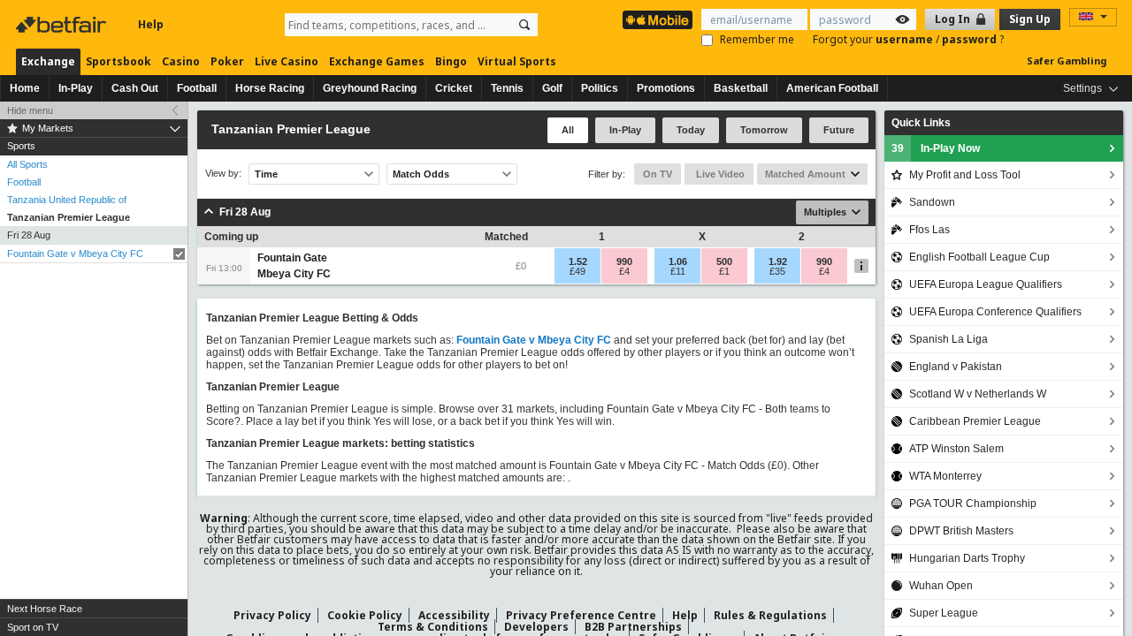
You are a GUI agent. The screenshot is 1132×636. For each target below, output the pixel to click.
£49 (577, 271)
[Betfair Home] (63, 25)
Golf (552, 88)
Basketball (741, 88)
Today (691, 130)
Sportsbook (118, 61)
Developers (536, 626)
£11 (677, 271)
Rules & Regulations (770, 615)
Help (151, 24)
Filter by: (606, 174)
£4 (624, 271)
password (970, 39)
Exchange (48, 61)
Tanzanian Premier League (68, 217)
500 (724, 261)
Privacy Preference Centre (581, 615)
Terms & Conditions (433, 626)
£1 (724, 271)
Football (197, 88)
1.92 (778, 261)
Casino (181, 61)
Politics (599, 88)
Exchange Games (376, 61)
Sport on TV (32, 627)
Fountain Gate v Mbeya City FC (75, 253)
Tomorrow (764, 130)
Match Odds (421, 174)
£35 (777, 271)
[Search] (524, 25)
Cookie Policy (364, 615)
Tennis (507, 88)
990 (624, 261)
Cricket (453, 88)
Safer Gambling (1066, 60)
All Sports (27, 164)
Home (25, 88)
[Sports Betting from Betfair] (657, 20)
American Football (832, 88)
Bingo (451, 61)
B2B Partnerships (633, 626)
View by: (223, 173)
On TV (657, 174)
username (906, 39)
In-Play (75, 88)
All (568, 130)
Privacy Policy (272, 615)
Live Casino (286, 61)
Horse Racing (269, 88)
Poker (227, 61)
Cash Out (134, 88)
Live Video (719, 174)
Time (266, 174)
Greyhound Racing (370, 88)
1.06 (678, 261)
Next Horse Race (44, 608)
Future (838, 130)
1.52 (578, 261)
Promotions (666, 88)
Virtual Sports (517, 61)
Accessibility (454, 615)
